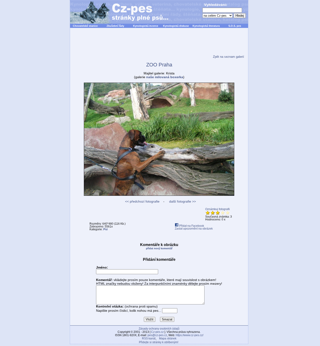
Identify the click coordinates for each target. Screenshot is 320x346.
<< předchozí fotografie (142, 201)
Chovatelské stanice (85, 25)
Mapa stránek (167, 338)
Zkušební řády (115, 25)
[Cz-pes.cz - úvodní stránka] (117, 12)
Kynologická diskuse (176, 25)
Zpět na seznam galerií (228, 56)
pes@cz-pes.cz (157, 335)
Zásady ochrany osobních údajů (159, 328)
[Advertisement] (159, 44)
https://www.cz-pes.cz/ (189, 335)
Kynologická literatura (206, 25)
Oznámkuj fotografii (217, 209)
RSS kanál (149, 338)
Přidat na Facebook (191, 225)
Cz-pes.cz (157, 332)
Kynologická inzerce (145, 25)
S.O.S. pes (234, 25)
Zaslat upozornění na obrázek (194, 228)
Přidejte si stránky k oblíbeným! (158, 342)
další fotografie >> (182, 201)
